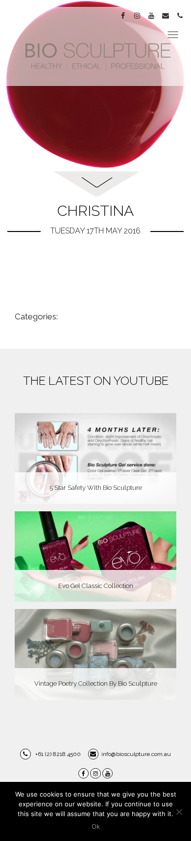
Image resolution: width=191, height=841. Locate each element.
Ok (96, 826)
